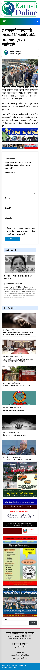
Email (8, 208)
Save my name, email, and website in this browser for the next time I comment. (21, 231)
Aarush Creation (11, 667)
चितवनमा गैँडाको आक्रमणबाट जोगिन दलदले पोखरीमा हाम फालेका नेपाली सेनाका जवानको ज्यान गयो (18, 333)
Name (8, 198)
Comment (10, 172)
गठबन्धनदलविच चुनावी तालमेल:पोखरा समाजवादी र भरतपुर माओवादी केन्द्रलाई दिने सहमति (18, 360)
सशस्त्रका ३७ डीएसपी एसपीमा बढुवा (13, 410)
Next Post (9, 250)
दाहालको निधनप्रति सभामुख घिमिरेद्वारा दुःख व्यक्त (19, 277)
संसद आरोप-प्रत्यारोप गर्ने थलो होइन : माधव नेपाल (17, 460)
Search (5, 619)
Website (8, 218)
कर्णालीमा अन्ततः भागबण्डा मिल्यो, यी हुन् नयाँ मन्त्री (17, 386)
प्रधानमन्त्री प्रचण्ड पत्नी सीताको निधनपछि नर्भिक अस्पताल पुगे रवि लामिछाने (19, 37)
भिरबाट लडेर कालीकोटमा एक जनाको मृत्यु (15, 435)
